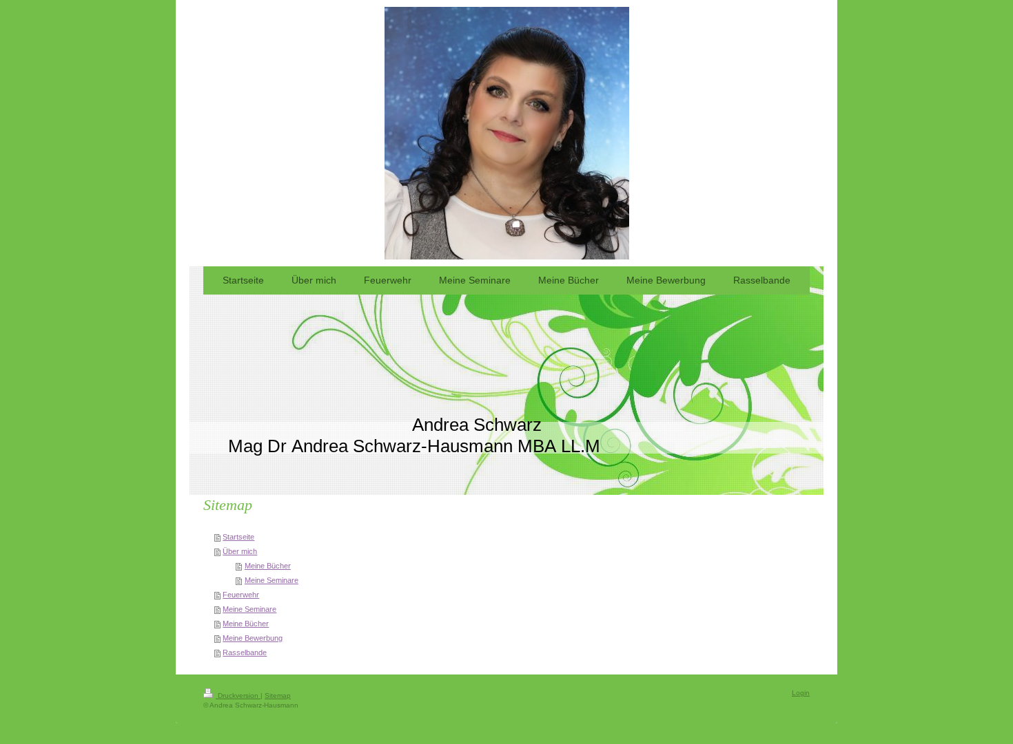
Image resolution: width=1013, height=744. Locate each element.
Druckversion (238, 695)
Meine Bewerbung (253, 638)
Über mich (240, 551)
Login (801, 693)
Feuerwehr (241, 595)
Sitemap (278, 695)
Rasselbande (245, 652)
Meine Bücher (268, 566)
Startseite (238, 537)
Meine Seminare (271, 580)
